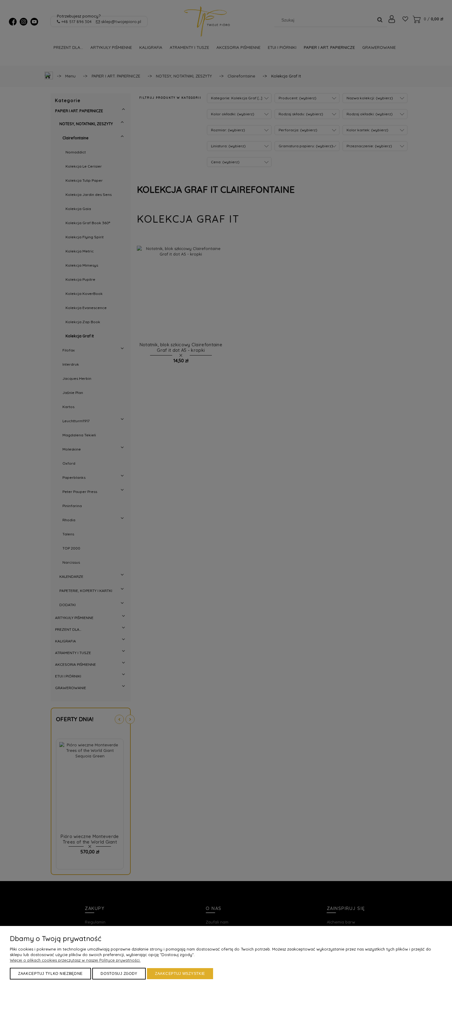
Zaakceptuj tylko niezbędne (50, 973)
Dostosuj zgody (119, 973)
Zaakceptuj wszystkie (180, 973)
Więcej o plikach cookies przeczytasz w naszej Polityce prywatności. (75, 960)
